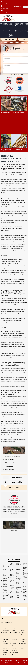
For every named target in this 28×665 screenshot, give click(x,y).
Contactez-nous (25, 661)
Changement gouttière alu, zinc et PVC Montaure (12, 590)
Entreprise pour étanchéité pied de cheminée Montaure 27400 (25, 595)
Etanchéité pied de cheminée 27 (17, 25)
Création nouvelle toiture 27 (11, 24)
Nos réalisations (9, 38)
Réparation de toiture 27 (5, 24)
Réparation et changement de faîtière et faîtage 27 (11, 33)
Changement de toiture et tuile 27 (23, 646)
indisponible (17, 478)
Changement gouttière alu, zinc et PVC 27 (15, 635)
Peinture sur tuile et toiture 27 (22, 25)
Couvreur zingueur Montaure (12, 574)
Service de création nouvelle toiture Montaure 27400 (25, 585)
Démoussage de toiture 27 (5, 31)
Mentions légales (17, 661)
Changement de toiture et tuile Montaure (5, 575)
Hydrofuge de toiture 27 (22, 32)
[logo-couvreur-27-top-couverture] (8, 18)
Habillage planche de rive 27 (17, 32)
